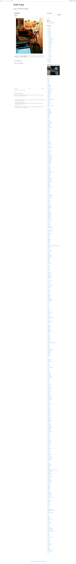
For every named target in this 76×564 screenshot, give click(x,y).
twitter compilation (50, 528)
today (48, 516)
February (50, 56)
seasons (49, 450)
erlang (49, 210)
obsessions (49, 360)
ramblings (49, 406)
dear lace (49, 180)
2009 (49, 62)
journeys (49, 287)
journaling (49, 286)
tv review (49, 527)
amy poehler (50, 102)
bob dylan (49, 126)
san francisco (50, 441)
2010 (49, 60)
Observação (50, 51)
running (49, 439)
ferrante (49, 223)
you (48, 552)
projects (49, 400)
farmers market (50, 219)
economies (49, 198)
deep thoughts (50, 181)
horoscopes (49, 263)
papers (49, 370)
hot (48, 264)
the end (49, 508)
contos (49, 165)
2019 (49, 29)
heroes (49, 260)
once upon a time (50, 367)
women (49, 545)
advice (49, 94)
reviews (49, 429)
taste (48, 498)
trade (48, 520)
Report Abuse (57, 64)
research (49, 423)
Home (29, 88)
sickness (49, 463)
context (49, 164)
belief (48, 118)
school (49, 446)
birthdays (49, 120)
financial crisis (50, 226)
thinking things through (51, 510)
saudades (49, 445)
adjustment (49, 93)
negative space (50, 350)
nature (49, 348)
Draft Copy (19, 4)
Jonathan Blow (50, 285)
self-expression (50, 457)
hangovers (49, 254)
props (48, 402)
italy (48, 281)
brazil (48, 130)
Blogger (44, 561)
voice (48, 536)
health (49, 258)
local (48, 304)
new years (49, 351)
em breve (49, 202)
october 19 (49, 361)
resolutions (49, 424)
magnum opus (50, 313)
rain (48, 405)
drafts (48, 189)
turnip (48, 526)
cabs (48, 138)
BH (48, 119)
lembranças (49, 298)
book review (49, 127)
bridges (49, 131)
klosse (49, 290)
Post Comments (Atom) (21, 90)
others (49, 369)
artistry (49, 108)
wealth (49, 539)
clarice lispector (50, 147)
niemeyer (49, 352)
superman (49, 492)
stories (49, 484)
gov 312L (49, 243)
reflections (49, 418)
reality (49, 413)
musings (49, 343)
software (49, 472)
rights (48, 432)
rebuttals (49, 414)
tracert (49, 518)
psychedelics (50, 403)
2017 (48, 82)
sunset (49, 491)
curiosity (49, 173)
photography (50, 377)
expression (49, 216)
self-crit (49, 455)
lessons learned (50, 299)
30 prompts (49, 85)
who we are (49, 543)
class (48, 148)
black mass (49, 121)
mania (49, 314)
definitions (49, 182)
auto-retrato (49, 111)
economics (49, 197)
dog (48, 188)
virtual (49, 534)
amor (48, 101)
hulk (48, 268)
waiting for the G (50, 537)
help (48, 259)
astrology (49, 109)
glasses (49, 242)
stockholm (49, 483)
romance (49, 438)
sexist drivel (49, 459)
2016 (49, 33)
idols (48, 270)
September (50, 42)
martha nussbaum (50, 317)
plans (48, 383)
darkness (49, 175)
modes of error (50, 331)
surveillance (49, 494)
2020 (49, 28)
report (49, 422)
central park (49, 144)
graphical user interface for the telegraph (54, 245)
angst (48, 104)
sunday (49, 489)
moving (49, 339)
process (49, 395)
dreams (49, 190)
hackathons (49, 251)
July (49, 44)
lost (48, 306)
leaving (49, 297)
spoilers (49, 477)
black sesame (50, 122)
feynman (49, 224)
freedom (49, 234)
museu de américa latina (51, 342)
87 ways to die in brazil (18, 93)
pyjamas (49, 404)
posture (49, 388)
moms (49, 333)
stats (48, 482)
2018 (49, 30)
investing (49, 278)
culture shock (50, 172)
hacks (49, 252)
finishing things (50, 227)
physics (49, 378)
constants (49, 163)
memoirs (49, 325)
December (50, 38)
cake (48, 139)
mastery (49, 322)
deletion (49, 184)
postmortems (50, 387)
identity (49, 269)
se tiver (49, 449)
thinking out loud (50, 509)
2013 (49, 37)
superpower (49, 493)
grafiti (48, 244)
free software (50, 233)
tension (49, 503)
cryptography (50, 171)
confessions (49, 161)
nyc (48, 358)
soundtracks (49, 474)
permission (49, 374)
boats (48, 125)
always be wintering (51, 99)
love (48, 307)
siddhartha (49, 464)
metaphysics (50, 326)
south (48, 475)
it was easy (16, 105)
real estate (49, 412)
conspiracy (49, 162)
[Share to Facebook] (24, 56)
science (49, 447)
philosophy (49, 375)
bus (48, 135)
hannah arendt (50, 255)
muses (49, 341)
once (48, 366)
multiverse (49, 340)
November (50, 39)
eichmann (49, 200)
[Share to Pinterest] (25, 56)
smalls (49, 467)
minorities (49, 330)
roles (48, 437)
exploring (49, 215)
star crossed (49, 480)
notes (48, 356)
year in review (50, 551)
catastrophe (49, 143)
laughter (49, 295)
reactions (49, 410)
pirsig (48, 379)
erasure (49, 209)
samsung (49, 440)
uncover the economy (51, 530)
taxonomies (49, 500)
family (49, 218)
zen (48, 553)
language (49, 294)
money (49, 334)
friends (49, 236)
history (49, 262)
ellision (49, 201)
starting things (50, 481)
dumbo (49, 192)
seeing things (50, 454)
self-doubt (49, 456)
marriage (49, 316)
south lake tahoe (50, 476)
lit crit (48, 303)
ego (48, 199)
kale (48, 289)
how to (49, 267)
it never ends (50, 280)
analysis (49, 103)
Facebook (49, 217)
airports (49, 95)
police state (49, 384)
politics (49, 385)
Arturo (49, 48)
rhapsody (49, 430)
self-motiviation (50, 458)
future (48, 237)
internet (49, 273)
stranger (49, 485)
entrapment (49, 207)
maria (48, 315)
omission (49, 365)
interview (49, 276)
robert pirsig (49, 436)
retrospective (50, 427)
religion (49, 419)
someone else (50, 473)
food (48, 232)
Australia (49, 110)
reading (49, 411)
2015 (49, 34)
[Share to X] (23, 56)
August (50, 43)
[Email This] (21, 56)
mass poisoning (50, 321)
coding (49, 152)
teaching (49, 501)
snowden (49, 468)
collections (49, 155)
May (49, 47)
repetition (49, 421)
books (49, 128)
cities (48, 145)
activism (49, 90)
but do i (49, 136)
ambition (49, 100)
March (50, 55)
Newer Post (16, 88)
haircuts (49, 253)
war (48, 538)
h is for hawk (50, 250)
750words (49, 86)
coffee (49, 153)
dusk (48, 193)
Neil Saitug (49, 21)
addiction (49, 92)
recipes (49, 415)
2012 (49, 58)
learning (49, 296)
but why (49, 137)
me (48, 323)
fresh (48, 235)
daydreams (49, 179)
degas (49, 183)
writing (49, 548)
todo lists (49, 517)
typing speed (50, 529)
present (49, 393)
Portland (49, 386)
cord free (49, 166)
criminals (49, 170)
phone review (50, 376)
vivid (48, 535)
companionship (50, 157)
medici (49, 324)
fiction (49, 225)
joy (48, 288)
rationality (49, 409)
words (49, 546)
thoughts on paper (50, 512)
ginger (49, 241)
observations (50, 359)
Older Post (42, 88)
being (48, 117)
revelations (49, 428)
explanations (50, 214)
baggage (49, 113)
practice (49, 392)
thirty (48, 511)
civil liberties (49, 146)
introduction (49, 277)
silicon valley (50, 465)
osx (48, 368)
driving (49, 191)
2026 (49, 26)
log (48, 305)
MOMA (49, 332)
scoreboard (49, 448)
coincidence (49, 154)
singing (49, 466)
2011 (49, 59)
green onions (50, 246)
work (48, 547)
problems (49, 394)
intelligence (49, 272)
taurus (49, 499)
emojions (49, 205)
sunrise (49, 490)
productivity (49, 397)
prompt (49, 401)
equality (49, 208)
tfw (48, 507)
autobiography (50, 112)
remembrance (50, 420)
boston (49, 129)
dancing (49, 174)
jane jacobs (49, 282)
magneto (49, 312)
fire (48, 228)
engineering (49, 206)
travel (48, 521)
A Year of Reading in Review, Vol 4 (20, 102)
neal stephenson (50, 349)
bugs (48, 134)
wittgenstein (49, 544)
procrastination (50, 396)
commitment (49, 156)
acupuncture (50, 91)
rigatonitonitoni (50, 431)
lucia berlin (49, 308)
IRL (49, 52)
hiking (49, 261)
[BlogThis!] (22, 56)
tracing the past (50, 519)
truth (48, 525)
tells (48, 502)
